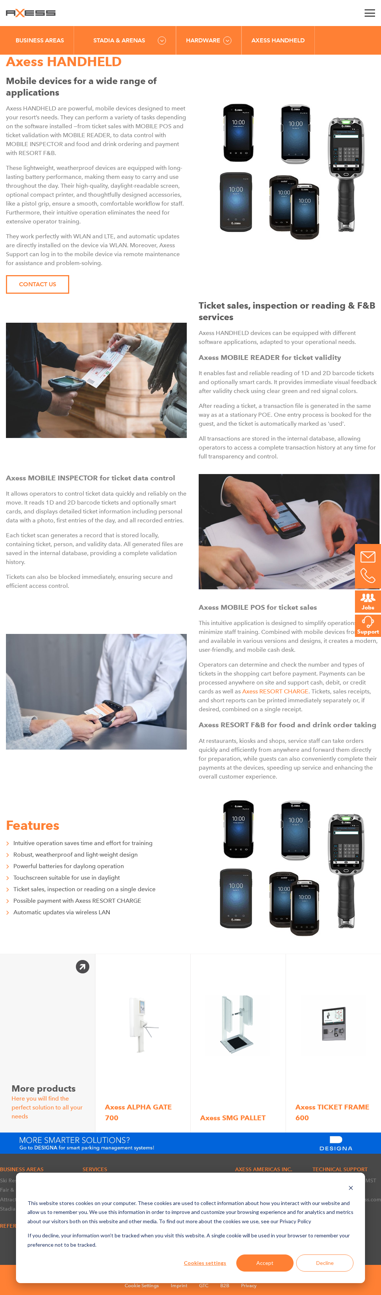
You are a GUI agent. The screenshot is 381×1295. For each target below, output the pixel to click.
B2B (224, 1285)
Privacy (249, 1285)
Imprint (179, 1285)
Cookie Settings (142, 1285)
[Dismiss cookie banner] (350, 1188)
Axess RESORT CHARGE (275, 691)
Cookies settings (205, 1263)
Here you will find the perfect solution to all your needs (47, 1101)
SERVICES (95, 1169)
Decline (325, 1263)
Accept (264, 1263)
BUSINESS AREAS (40, 40)
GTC (203, 1285)
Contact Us (37, 284)
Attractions (13, 1199)
